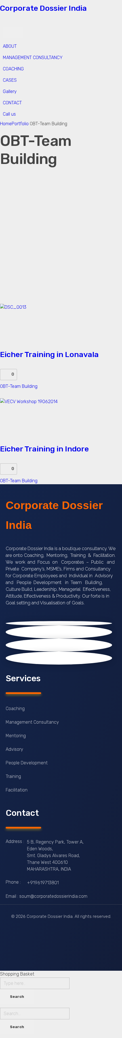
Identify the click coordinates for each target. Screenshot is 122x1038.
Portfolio (20, 123)
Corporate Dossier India (43, 8)
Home (6, 123)
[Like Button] (5, 374)
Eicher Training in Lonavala (49, 354)
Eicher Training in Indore (44, 448)
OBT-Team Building (18, 386)
